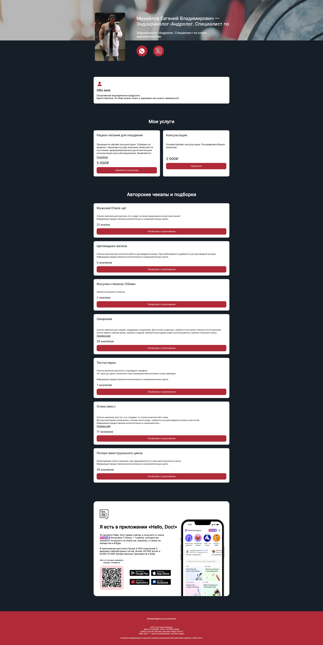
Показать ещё (104, 335)
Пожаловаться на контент (161, 618)
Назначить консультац (127, 170)
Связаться (196, 166)
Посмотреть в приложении (162, 231)
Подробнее (102, 157)
